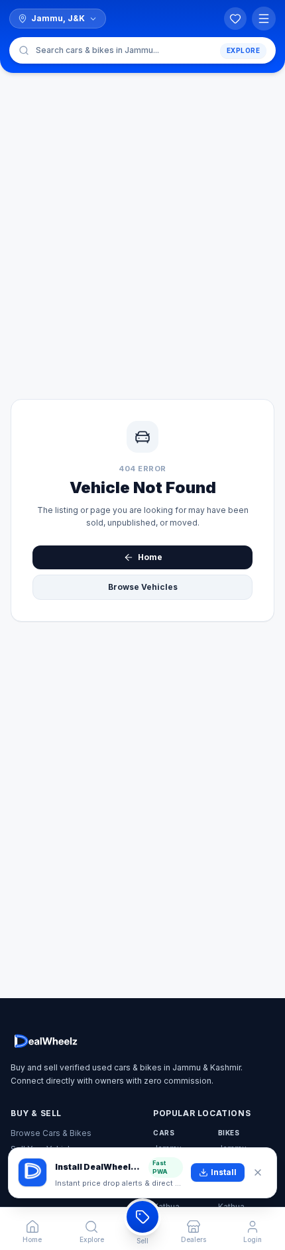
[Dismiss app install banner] (258, 1172)
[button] (142, 50)
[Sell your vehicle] (142, 1216)
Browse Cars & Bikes (51, 1133)
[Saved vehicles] (235, 18)
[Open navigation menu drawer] (264, 18)
